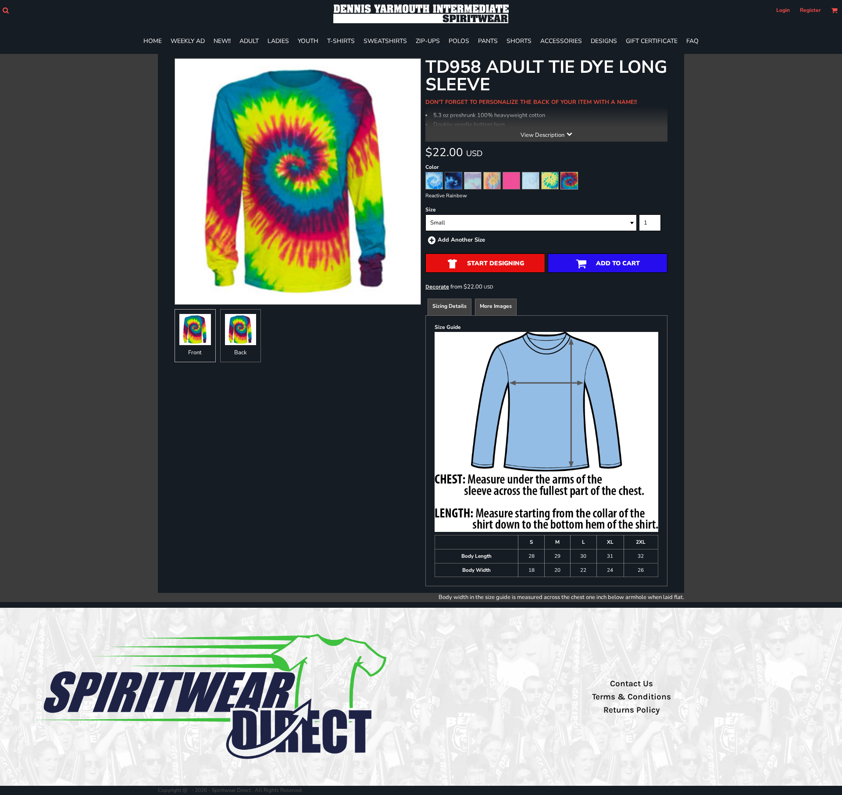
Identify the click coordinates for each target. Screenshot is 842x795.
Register (810, 10)
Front (195, 353)
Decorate (437, 286)
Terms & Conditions (631, 697)
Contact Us (631, 683)
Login (783, 10)
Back (240, 353)
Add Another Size (461, 240)
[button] (5, 10)
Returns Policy (631, 710)
